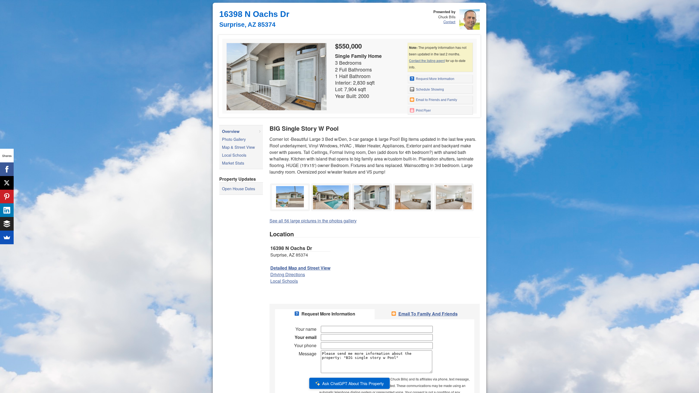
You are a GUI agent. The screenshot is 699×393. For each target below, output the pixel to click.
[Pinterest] (7, 196)
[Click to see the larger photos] (289, 185)
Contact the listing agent (427, 60)
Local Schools (234, 155)
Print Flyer (423, 110)
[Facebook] (7, 169)
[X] (7, 183)
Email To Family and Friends (428, 314)
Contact (449, 21)
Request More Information (434, 79)
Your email (305, 337)
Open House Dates (238, 188)
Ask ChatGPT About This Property (353, 383)
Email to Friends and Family (436, 100)
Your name (305, 329)
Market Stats (233, 163)
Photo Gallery (234, 139)
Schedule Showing (429, 89)
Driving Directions (287, 274)
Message (307, 353)
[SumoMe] (7, 237)
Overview (230, 131)
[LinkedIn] (7, 210)
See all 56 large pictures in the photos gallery (313, 221)
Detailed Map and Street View (300, 268)
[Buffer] (7, 224)
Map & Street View (238, 147)
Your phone (305, 345)
